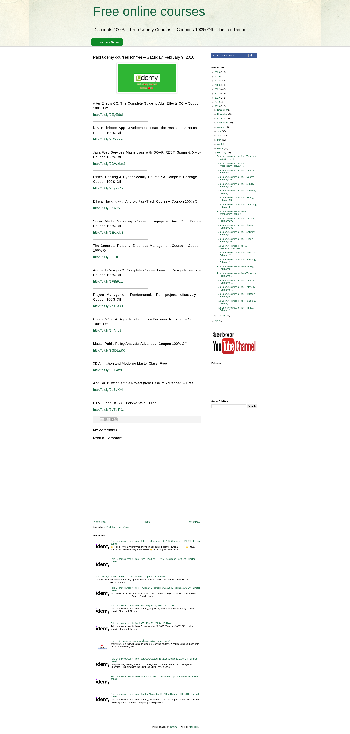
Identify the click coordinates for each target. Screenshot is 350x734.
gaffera (173, 727)
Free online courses (149, 11)
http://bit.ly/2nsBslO (108, 306)
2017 (217, 321)
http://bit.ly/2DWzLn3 (109, 164)
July (219, 131)
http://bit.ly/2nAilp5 (107, 330)
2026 (217, 72)
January (221, 315)
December (222, 110)
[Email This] (102, 419)
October (221, 118)
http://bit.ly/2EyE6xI (108, 115)
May (219, 140)
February (222, 152)
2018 (217, 106)
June (220, 135)
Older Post (194, 522)
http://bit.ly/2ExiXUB (108, 232)
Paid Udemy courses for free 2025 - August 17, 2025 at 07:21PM (142, 605)
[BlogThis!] (105, 419)
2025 (217, 76)
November (222, 114)
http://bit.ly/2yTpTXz (108, 409)
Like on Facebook (225, 55)
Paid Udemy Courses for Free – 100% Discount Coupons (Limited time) (131, 576)
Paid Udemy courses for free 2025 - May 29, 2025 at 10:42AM (141, 623)
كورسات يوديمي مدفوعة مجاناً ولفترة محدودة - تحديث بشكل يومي (140, 641)
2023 (217, 85)
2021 (217, 93)
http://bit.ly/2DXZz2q (109, 139)
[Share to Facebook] (112, 419)
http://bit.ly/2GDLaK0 (109, 350)
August (221, 127)
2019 (217, 102)
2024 (217, 80)
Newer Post (99, 522)
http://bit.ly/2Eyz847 (108, 188)
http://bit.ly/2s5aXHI (108, 390)
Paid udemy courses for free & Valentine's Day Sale (232, 247)
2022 (217, 89)
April (219, 144)
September (223, 122)
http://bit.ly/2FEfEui (107, 257)
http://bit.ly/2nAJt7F (108, 208)
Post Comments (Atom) (117, 527)
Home (147, 522)
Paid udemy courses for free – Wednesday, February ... (231, 164)
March (220, 148)
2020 (217, 98)
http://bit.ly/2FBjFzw (108, 281)
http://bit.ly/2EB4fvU (108, 370)
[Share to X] (109, 419)
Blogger (194, 727)
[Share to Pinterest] (116, 419)
